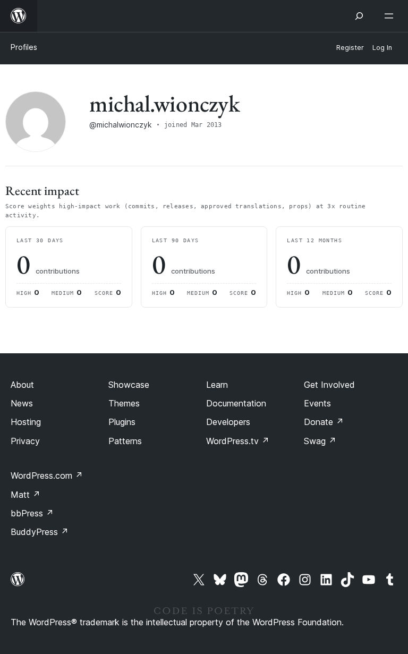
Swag (320, 441)
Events (317, 403)
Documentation (236, 403)
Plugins (121, 422)
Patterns (125, 441)
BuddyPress (40, 531)
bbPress (32, 513)
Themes (124, 403)
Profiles (24, 47)
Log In (382, 48)
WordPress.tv (237, 441)
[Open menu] (391, 16)
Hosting (26, 422)
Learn (217, 384)
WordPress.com (47, 475)
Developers (228, 422)
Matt (25, 494)
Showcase (128, 384)
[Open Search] (359, 16)
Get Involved (329, 384)
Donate (324, 422)
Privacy (25, 441)
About (22, 384)
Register (350, 48)
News (22, 403)
